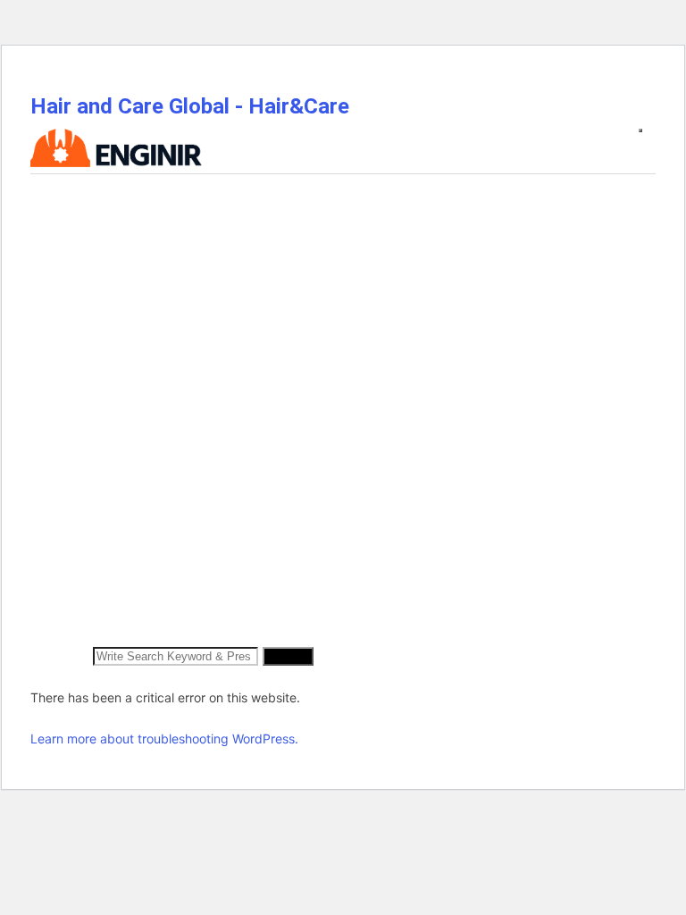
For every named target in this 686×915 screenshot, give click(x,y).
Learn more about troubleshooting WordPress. (164, 738)
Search (288, 656)
